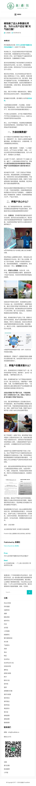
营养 (5, 687)
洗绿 (5, 649)
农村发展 (7, 606)
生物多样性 (7, 666)
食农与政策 (7, 694)
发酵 (5, 613)
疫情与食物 (7, 673)
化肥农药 (7, 610)
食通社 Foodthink (25, 782)
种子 (5, 677)
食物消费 (7, 719)
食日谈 (6, 712)
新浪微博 (7, 769)
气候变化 (7, 645)
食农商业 (22, 533)
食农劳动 (7, 698)
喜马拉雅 (7, 765)
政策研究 (7, 634)
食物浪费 (7, 715)
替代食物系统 (8, 638)
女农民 (6, 627)
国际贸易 (7, 617)
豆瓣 (5, 762)
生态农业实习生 (9, 663)
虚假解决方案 (16, 533)
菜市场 (6, 684)
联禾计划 (7, 680)
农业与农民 (7, 603)
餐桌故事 (7, 722)
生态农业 (7, 659)
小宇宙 (6, 772)
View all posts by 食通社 (11, 546)
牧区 (5, 656)
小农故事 (7, 631)
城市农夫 (7, 620)
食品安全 (7, 708)
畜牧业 (6, 670)
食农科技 (28, 533)
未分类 (6, 642)
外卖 (5, 624)
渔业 (10, 533)
